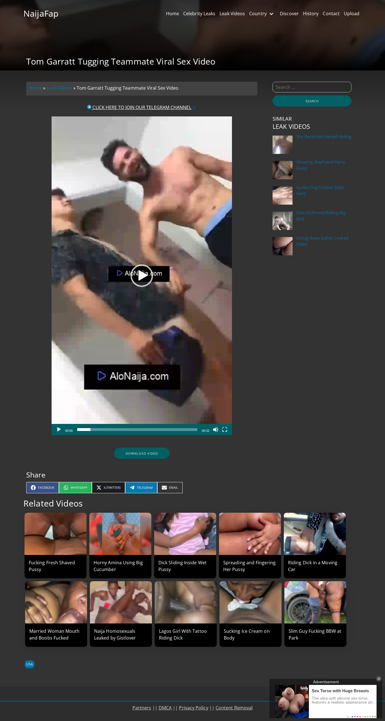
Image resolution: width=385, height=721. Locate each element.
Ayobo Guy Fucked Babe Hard (320, 190)
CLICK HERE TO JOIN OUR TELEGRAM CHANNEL (141, 107)
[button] (141, 275)
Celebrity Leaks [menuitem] (199, 13)
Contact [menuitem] (331, 13)
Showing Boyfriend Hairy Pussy (320, 165)
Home (35, 88)
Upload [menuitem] (351, 13)
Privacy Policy (193, 708)
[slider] (137, 429)
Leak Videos (59, 88)
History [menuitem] (311, 13)
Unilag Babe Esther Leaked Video (322, 241)
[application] (142, 275)
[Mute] (215, 429)
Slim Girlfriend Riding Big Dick (321, 216)
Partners (141, 708)
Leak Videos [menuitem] (232, 13)
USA (29, 664)
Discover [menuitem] (289, 13)
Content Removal (234, 708)
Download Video (142, 453)
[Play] (59, 429)
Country (258, 13)
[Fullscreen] (224, 429)
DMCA (165, 708)
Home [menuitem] (172, 13)
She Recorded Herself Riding (323, 136)
